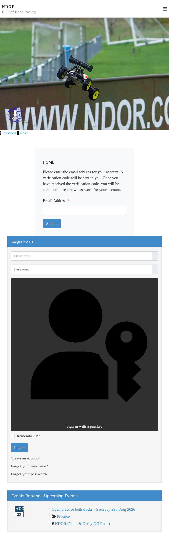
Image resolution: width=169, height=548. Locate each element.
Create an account (25, 458)
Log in (19, 447)
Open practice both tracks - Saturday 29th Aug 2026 (93, 509)
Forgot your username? (29, 466)
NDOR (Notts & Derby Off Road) (82, 523)
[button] (8, 133)
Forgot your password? (29, 474)
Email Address (56, 200)
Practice (63, 516)
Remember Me (28, 436)
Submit (52, 223)
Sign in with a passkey (84, 426)
